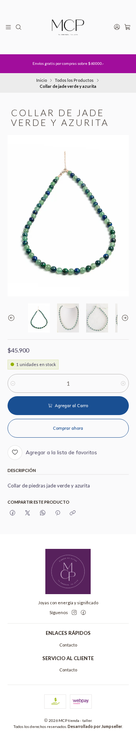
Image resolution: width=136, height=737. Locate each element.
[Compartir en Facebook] (13, 513)
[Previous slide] (13, 317)
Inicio (41, 80)
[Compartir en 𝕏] (27, 513)
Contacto (68, 644)
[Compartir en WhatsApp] (42, 513)
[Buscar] (18, 27)
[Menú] (8, 27)
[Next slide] (123, 317)
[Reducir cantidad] (13, 383)
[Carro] (127, 27)
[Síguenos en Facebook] (83, 613)
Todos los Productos (74, 80)
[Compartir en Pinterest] (58, 513)
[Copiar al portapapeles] (72, 513)
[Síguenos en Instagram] (74, 613)
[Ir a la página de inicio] (68, 27)
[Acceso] (117, 27)
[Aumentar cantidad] (123, 383)
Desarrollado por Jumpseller (95, 726)
